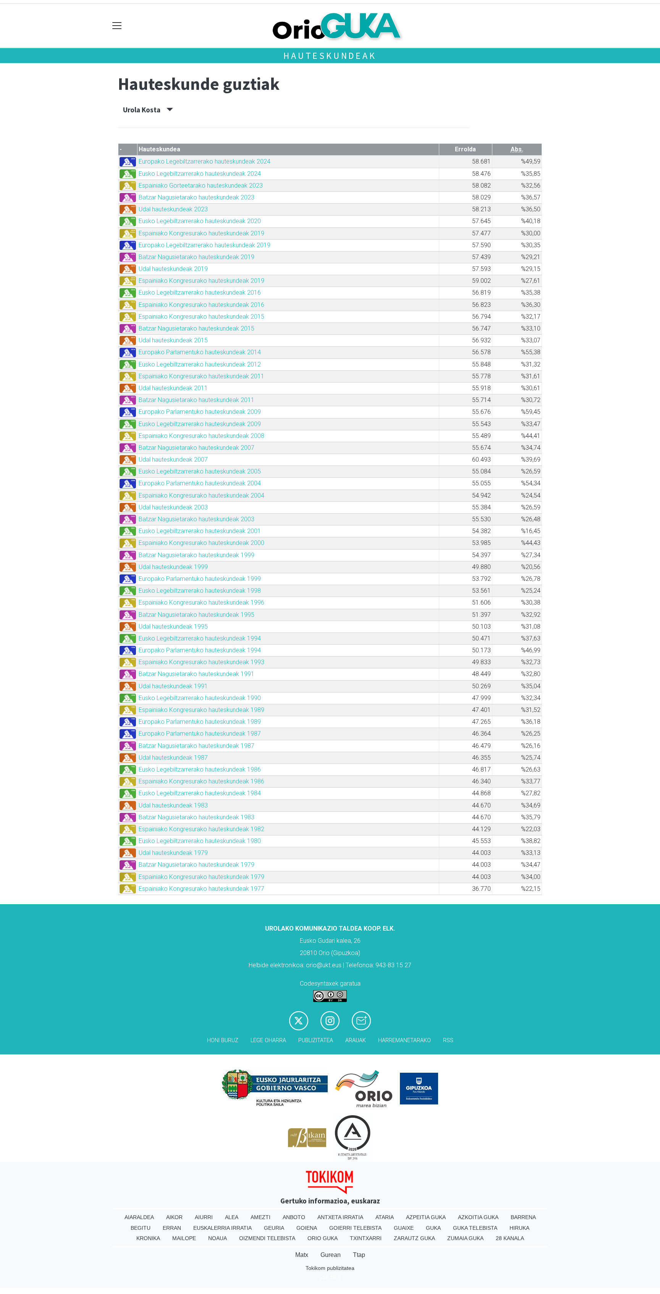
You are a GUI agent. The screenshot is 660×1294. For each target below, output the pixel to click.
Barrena (523, 1217)
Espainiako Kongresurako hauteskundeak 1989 (201, 709)
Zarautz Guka (414, 1238)
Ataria (384, 1217)
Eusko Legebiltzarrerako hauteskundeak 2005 (200, 471)
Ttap (359, 1255)
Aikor (174, 1217)
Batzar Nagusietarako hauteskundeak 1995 (196, 614)
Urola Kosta (145, 109)
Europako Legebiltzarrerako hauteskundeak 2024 (204, 161)
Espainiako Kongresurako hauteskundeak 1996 (201, 602)
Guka (433, 1228)
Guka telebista (475, 1228)
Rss (448, 1040)
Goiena (306, 1228)
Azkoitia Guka (478, 1217)
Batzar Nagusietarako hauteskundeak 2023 (196, 197)
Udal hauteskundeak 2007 (173, 459)
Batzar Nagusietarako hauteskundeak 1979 (196, 864)
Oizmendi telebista (267, 1238)
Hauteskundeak (329, 56)
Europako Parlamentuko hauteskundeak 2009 (200, 411)
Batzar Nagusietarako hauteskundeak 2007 (196, 447)
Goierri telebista (355, 1228)
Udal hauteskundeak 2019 (173, 268)
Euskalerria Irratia (222, 1228)
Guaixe (404, 1228)
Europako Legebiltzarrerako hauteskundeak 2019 (204, 245)
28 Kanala (510, 1238)
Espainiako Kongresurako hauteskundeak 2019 (201, 233)
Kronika (148, 1238)
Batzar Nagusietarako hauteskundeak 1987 (196, 745)
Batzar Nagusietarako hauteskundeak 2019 (196, 257)
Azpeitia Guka (426, 1217)
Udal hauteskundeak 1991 (173, 686)
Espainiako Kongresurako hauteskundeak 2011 (201, 376)
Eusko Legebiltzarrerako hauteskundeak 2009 (200, 424)
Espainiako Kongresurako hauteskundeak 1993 (201, 662)
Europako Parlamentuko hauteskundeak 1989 (200, 721)
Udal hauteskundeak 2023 (173, 209)
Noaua (217, 1238)
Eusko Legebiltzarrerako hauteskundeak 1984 (200, 793)
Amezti (260, 1217)
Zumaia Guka (465, 1238)
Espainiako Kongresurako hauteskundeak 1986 (201, 781)
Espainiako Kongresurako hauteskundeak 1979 (201, 877)
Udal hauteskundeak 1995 (173, 626)
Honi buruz (222, 1040)
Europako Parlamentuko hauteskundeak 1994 (200, 650)
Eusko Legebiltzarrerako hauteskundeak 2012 (200, 364)
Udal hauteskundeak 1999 (173, 567)
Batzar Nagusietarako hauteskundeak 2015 (196, 328)
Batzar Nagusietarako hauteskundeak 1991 (196, 674)
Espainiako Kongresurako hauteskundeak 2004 (201, 495)
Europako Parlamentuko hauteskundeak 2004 (200, 483)
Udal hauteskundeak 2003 (173, 507)
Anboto (294, 1217)
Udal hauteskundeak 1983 (173, 805)
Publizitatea (315, 1040)
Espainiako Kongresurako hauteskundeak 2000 (201, 542)
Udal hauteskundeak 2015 (173, 340)
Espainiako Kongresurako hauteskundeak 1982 (201, 829)
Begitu (140, 1228)
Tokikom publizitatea (330, 1268)
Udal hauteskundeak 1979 (173, 852)
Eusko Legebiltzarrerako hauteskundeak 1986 (200, 769)
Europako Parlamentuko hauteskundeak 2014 (200, 352)
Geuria (274, 1228)
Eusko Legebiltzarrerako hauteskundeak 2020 (200, 221)
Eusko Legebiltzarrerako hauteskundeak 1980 (200, 841)
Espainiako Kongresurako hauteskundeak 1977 (201, 888)
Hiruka (519, 1228)
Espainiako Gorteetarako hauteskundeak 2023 (201, 185)
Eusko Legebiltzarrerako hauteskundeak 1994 (200, 638)
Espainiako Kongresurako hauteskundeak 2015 (201, 316)
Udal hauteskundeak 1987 (173, 757)
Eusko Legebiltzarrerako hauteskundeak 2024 (200, 173)
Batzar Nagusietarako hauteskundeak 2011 (196, 400)
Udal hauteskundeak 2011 (173, 388)
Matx (301, 1255)
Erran (172, 1228)
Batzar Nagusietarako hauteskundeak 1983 (196, 817)
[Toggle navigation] (117, 25)
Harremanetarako (404, 1040)
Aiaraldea (139, 1217)
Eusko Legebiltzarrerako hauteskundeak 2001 (200, 531)
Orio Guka (322, 1238)
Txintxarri (366, 1238)
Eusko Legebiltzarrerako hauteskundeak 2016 (200, 292)
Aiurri (204, 1217)
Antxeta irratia (340, 1217)
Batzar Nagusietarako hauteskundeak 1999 (196, 555)
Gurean (330, 1255)
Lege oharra (268, 1040)
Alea (231, 1217)
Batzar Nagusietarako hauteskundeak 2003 (196, 519)
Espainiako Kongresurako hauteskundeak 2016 (201, 304)
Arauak (355, 1040)
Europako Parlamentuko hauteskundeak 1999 (200, 578)
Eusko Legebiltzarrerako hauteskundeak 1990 (200, 698)
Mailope (184, 1238)
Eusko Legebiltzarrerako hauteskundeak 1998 (200, 590)
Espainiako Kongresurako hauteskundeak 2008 (201, 435)
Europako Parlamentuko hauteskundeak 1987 (200, 733)
